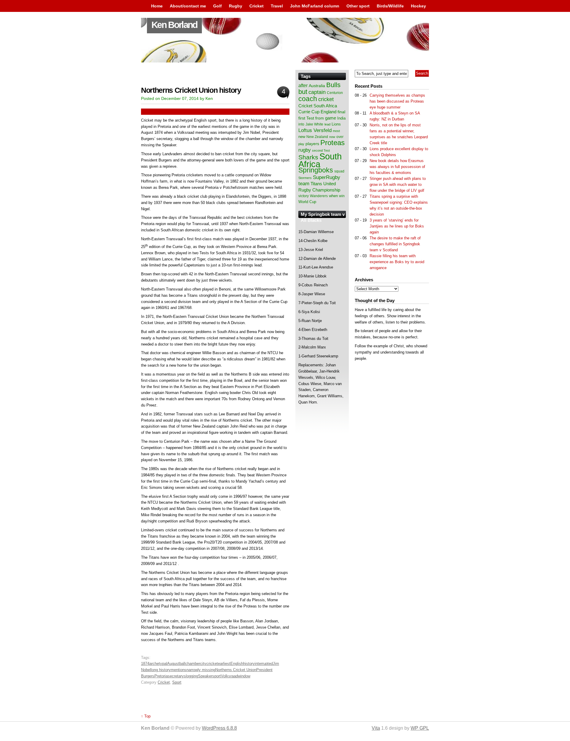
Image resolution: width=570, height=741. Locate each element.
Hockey (418, 6)
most (336, 131)
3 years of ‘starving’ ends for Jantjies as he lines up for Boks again (397, 226)
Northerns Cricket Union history (191, 90)
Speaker (205, 676)
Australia (317, 85)
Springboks (315, 170)
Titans (316, 183)
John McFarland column (314, 6)
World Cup (307, 202)
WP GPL (420, 728)
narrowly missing (200, 670)
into (301, 124)
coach (307, 99)
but (302, 91)
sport (216, 676)
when (333, 196)
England (328, 111)
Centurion (335, 93)
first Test (306, 118)
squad (339, 171)
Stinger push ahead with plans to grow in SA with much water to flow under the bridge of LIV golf (398, 184)
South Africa (320, 160)
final (341, 112)
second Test (321, 150)
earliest (224, 663)
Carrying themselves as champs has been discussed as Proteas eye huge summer (397, 101)
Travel (277, 6)
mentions (178, 670)
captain (317, 92)
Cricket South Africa (317, 105)
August (173, 663)
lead (327, 124)
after (303, 85)
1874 (145, 663)
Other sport (358, 6)
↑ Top (146, 716)
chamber (192, 663)
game (330, 118)
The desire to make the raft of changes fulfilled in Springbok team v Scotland (395, 244)
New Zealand (317, 137)
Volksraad (229, 676)
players (312, 143)
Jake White (314, 124)
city (203, 663)
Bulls (333, 85)
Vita (376, 728)
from (319, 118)
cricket (212, 663)
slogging (191, 676)
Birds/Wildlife (390, 6)
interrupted (264, 663)
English (236, 663)
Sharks (308, 157)
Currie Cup (308, 111)
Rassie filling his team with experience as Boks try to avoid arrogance (397, 262)
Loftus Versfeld (315, 130)
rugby (304, 150)
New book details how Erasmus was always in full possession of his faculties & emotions (397, 166)
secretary (176, 676)
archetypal (158, 663)
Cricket (256, 6)
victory (303, 196)
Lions (336, 124)
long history (161, 670)
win (342, 196)
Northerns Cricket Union (235, 670)
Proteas (332, 143)
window (244, 676)
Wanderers (319, 196)
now (332, 137)
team (303, 183)
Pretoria (161, 676)
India (341, 118)
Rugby (235, 6)
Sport (176, 682)
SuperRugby (326, 177)
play (301, 144)
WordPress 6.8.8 (219, 728)
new (301, 136)
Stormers (305, 178)
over (339, 137)
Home (157, 6)
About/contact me (188, 6)
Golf (217, 6)
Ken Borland (174, 25)
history (249, 663)
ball (182, 663)
